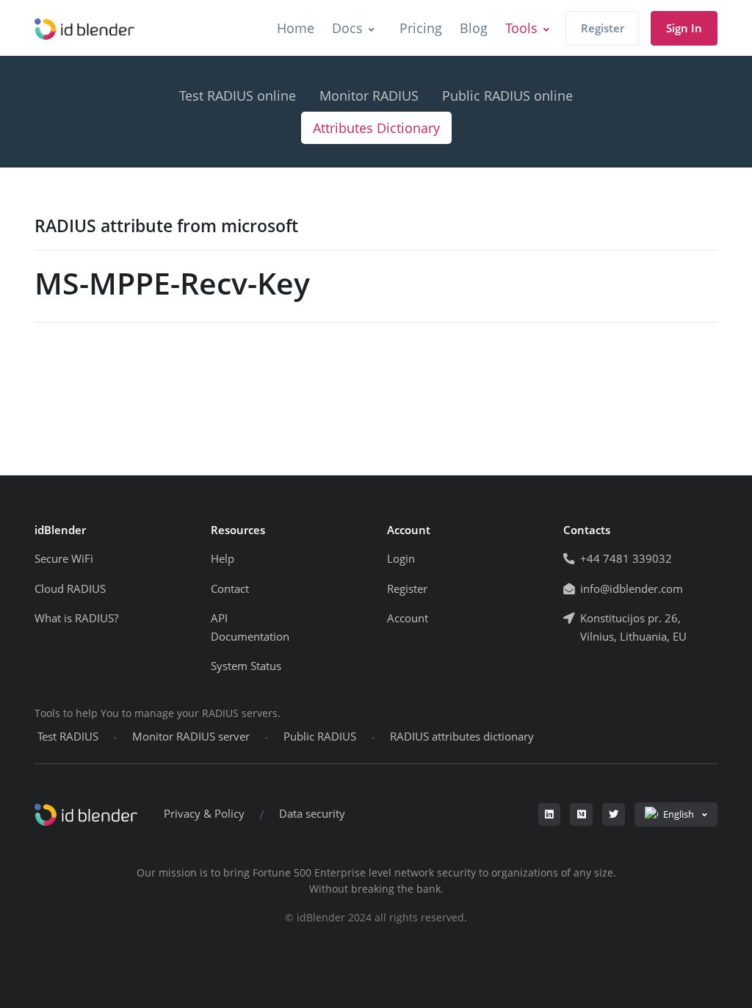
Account (407, 618)
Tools (521, 28)
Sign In (684, 28)
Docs (347, 28)
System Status (246, 666)
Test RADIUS (67, 736)
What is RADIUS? (76, 618)
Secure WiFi (64, 558)
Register (602, 28)
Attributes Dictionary (376, 128)
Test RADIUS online (237, 95)
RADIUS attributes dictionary (462, 736)
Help (222, 558)
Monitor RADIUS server (191, 736)
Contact (230, 589)
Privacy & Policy (204, 813)
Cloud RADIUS (70, 589)
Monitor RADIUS (369, 95)
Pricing (421, 28)
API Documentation (250, 627)
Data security (312, 813)
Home (295, 28)
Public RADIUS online (507, 95)
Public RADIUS (319, 736)
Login (401, 558)
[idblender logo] (84, 28)
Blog (474, 28)
